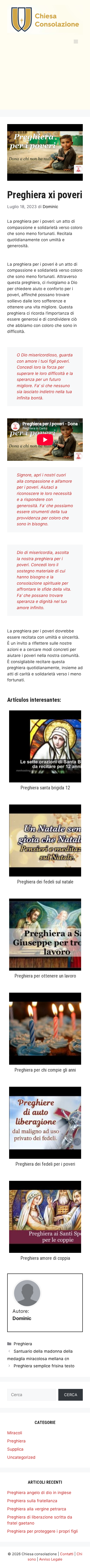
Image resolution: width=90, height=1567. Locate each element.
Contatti (66, 1554)
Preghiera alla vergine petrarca (36, 1509)
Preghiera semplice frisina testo (44, 1365)
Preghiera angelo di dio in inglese (39, 1492)
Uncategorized (21, 1457)
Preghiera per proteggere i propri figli (42, 1531)
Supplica (15, 1449)
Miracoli (14, 1432)
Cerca (70, 1394)
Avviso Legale (50, 1559)
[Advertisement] (45, 83)
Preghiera (23, 1343)
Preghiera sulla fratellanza (32, 1500)
